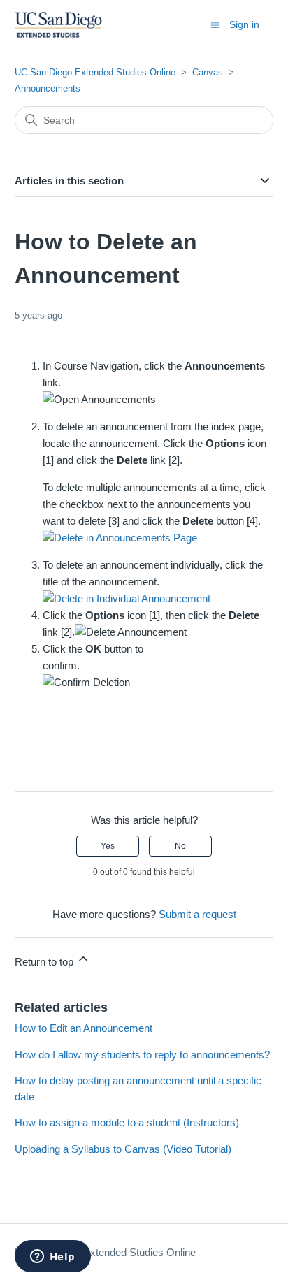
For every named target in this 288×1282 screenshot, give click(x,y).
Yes (108, 846)
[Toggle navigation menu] (214, 24)
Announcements (47, 88)
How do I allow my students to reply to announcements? (142, 1055)
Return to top (45, 962)
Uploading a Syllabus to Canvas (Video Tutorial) (123, 1149)
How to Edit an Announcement (83, 1028)
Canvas (207, 72)
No (180, 846)
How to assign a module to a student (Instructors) (127, 1122)
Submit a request (197, 914)
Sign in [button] (244, 24)
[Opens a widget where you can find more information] (52, 1257)
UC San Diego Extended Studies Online (95, 72)
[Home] (58, 25)
